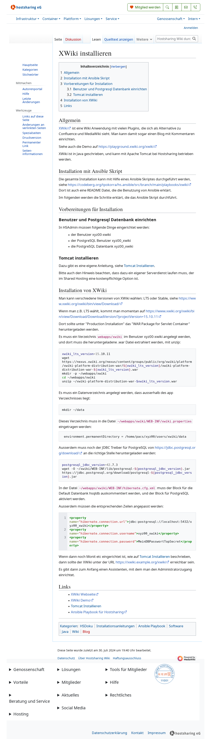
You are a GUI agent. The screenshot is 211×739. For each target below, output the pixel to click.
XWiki (63, 128)
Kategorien (68, 626)
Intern (193, 18)
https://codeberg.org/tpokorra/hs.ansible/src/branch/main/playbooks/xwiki (128, 184)
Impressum (157, 733)
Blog (86, 631)
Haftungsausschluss (127, 658)
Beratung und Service (29, 701)
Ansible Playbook (151, 626)
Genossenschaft (169, 18)
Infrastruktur (26, 18)
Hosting (20, 714)
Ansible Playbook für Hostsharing (97, 612)
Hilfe (114, 682)
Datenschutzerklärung (109, 733)
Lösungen (92, 18)
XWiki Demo (80, 600)
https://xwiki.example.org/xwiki (141, 562)
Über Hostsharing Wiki (94, 658)
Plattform (71, 18)
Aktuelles (70, 695)
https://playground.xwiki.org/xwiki (126, 146)
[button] (144, 38)
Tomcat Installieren (139, 265)
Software (176, 626)
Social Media (74, 708)
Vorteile (20, 682)
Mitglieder (71, 682)
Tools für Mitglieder (128, 669)
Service (111, 18)
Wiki (75, 631)
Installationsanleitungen (115, 626)
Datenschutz (66, 658)
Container (50, 18)
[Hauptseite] (31, 39)
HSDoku (86, 626)
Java (65, 631)
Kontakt (137, 733)
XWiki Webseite (83, 594)
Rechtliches (120, 695)
